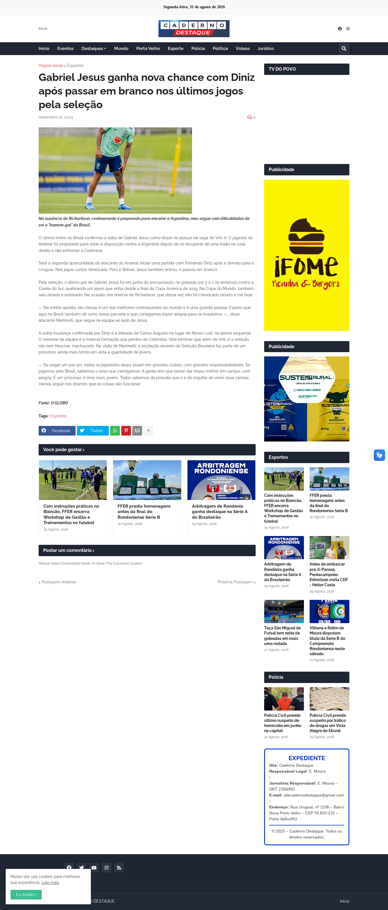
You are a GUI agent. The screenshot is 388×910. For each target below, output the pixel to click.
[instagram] (347, 29)
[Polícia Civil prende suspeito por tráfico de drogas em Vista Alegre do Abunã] (329, 699)
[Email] (137, 431)
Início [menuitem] (44, 48)
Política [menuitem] (220, 48)
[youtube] (94, 868)
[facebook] (340, 29)
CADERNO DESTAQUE (94, 901)
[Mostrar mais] (148, 431)
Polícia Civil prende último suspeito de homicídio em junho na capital (282, 723)
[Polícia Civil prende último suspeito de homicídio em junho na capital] (284, 699)
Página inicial (51, 66)
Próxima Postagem (235, 582)
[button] (344, 48)
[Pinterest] (126, 431)
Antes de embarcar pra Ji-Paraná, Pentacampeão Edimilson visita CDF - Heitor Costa (329, 574)
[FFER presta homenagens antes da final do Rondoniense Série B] (147, 480)
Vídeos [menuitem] (243, 48)
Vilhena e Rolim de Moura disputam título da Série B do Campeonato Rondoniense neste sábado (327, 641)
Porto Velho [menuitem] (148, 48)
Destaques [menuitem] (92, 48)
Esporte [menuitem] (175, 48)
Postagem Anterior (58, 582)
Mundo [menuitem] (121, 48)
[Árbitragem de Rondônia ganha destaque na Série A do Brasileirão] (221, 480)
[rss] (119, 868)
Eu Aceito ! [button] (26, 894)
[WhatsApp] (115, 431)
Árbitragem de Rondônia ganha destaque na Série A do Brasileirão (220, 512)
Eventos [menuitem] (65, 48)
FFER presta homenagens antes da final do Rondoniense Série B (144, 512)
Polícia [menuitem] (198, 48)
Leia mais (50, 882)
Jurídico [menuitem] (266, 48)
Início (43, 29)
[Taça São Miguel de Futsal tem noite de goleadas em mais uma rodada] (284, 611)
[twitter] (81, 868)
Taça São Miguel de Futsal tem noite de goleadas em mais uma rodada (282, 636)
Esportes (75, 66)
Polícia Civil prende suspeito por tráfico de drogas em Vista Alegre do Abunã (328, 723)
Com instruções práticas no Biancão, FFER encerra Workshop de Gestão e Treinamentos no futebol (71, 515)
